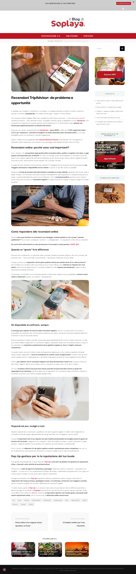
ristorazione (15, 504)
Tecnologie (23, 504)
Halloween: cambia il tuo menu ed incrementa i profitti (77, 552)
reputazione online (75, 500)
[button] (96, 193)
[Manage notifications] (4, 569)
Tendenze (31, 504)
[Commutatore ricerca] (123, 9)
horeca (19, 500)
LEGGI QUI (74, 244)
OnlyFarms (72, 36)
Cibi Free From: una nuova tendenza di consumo (49, 552)
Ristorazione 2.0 (50, 36)
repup (67, 500)
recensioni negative (36, 500)
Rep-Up (34, 478)
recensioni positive (58, 500)
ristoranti (84, 500)
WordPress (73, 570)
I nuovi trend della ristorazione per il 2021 (108, 117)
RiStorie (88, 36)
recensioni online (47, 500)
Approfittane (110, 159)
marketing (26, 500)
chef (14, 500)
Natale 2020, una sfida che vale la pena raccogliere (22, 552)
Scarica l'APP (110, 74)
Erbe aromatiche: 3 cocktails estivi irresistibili (108, 107)
